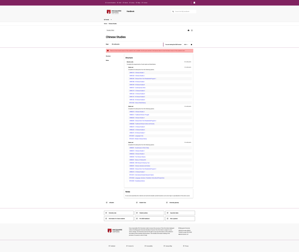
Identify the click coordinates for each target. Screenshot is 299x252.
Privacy (187, 246)
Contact (145, 2)
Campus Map (168, 246)
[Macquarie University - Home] (114, 12)
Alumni (126, 2)
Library (132, 2)
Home (105, 23)
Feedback (112, 246)
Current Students (111, 2)
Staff (120, 2)
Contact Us (131, 246)
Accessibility (149, 246)
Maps (139, 2)
